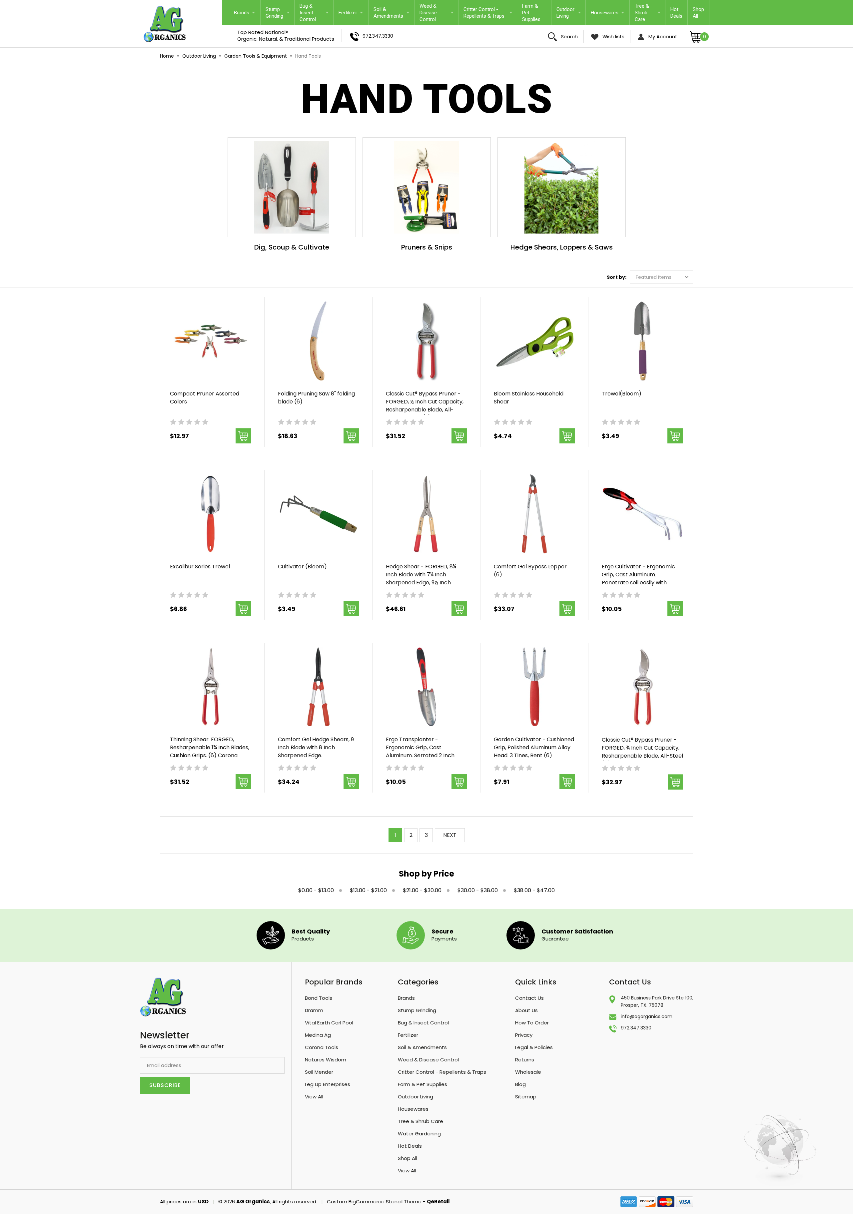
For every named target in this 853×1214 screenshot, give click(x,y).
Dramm (314, 1010)
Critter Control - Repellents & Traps (483, 12)
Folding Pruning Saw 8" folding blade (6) (316, 397)
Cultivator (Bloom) (302, 566)
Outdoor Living (565, 12)
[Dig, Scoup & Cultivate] (292, 187)
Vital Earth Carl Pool (329, 1022)
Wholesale (528, 1071)
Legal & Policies (534, 1047)
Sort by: (616, 277)
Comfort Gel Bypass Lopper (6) (530, 570)
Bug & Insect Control (308, 12)
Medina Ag (318, 1034)
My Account (662, 36)
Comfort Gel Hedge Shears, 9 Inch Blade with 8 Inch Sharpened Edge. (316, 747)
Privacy (523, 1034)
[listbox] (661, 277)
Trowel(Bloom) (621, 393)
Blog (520, 1084)
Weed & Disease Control (428, 12)
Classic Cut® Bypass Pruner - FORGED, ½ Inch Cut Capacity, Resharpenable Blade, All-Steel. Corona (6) (424, 405)
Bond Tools (318, 997)
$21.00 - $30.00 (422, 890)
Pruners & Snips (426, 247)
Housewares (604, 13)
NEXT (449, 835)
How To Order (532, 1022)
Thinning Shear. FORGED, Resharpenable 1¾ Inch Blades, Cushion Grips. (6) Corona (209, 747)
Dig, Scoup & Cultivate (291, 247)
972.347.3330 (377, 36)
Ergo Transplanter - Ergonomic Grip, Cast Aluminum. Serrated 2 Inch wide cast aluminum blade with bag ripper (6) (426, 755)
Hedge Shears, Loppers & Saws (561, 247)
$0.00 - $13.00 (316, 890)
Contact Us (529, 997)
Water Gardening (419, 1133)
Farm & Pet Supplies (531, 12)
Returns (524, 1059)
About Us (526, 1010)
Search (569, 36)
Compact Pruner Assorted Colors (204, 397)
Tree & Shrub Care (642, 12)
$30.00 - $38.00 (477, 890)
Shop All (698, 12)
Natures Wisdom (325, 1059)
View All (314, 1096)
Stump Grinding (274, 12)
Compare (208, 349)
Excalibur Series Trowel (200, 566)
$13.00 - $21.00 (368, 890)
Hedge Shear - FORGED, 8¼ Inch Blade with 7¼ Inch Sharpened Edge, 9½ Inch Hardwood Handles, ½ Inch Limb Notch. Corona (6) (421, 582)
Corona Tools (321, 1047)
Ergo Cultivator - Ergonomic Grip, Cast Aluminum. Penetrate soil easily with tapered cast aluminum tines (639, 578)
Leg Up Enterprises (327, 1084)
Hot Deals (676, 12)
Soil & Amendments (388, 12)
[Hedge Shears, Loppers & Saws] (561, 187)
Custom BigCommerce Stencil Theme (374, 1201)
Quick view (210, 332)
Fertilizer (348, 13)
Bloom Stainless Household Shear (528, 397)
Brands (241, 13)
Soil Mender (319, 1071)
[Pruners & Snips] (427, 187)
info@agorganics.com (646, 1016)
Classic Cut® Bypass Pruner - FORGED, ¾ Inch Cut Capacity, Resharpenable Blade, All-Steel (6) (642, 752)
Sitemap (525, 1096)
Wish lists (612, 36)
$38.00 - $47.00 (534, 890)
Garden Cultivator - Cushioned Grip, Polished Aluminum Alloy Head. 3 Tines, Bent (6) (534, 747)
